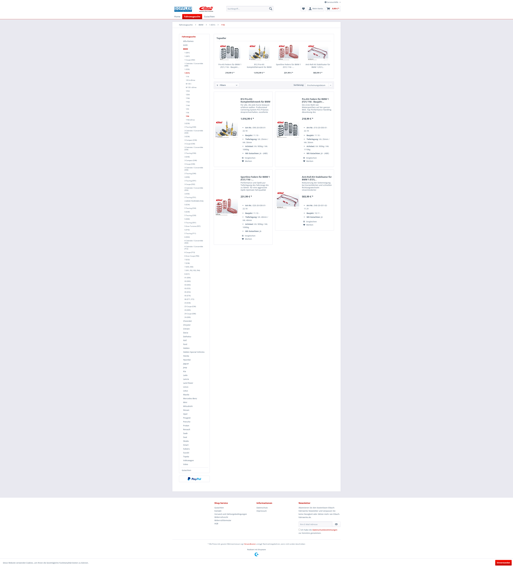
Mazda (186, 394)
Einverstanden (503, 562)
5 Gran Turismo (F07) (192, 226)
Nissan (186, 410)
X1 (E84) (187, 277)
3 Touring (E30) (190, 127)
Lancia (186, 379)
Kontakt (217, 511)
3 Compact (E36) (190, 140)
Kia (184, 371)
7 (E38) (187, 263)
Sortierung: (299, 85)
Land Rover (188, 383)
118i (187, 112)
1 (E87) (187, 56)
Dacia (185, 332)
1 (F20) (187, 69)
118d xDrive (190, 120)
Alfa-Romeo (188, 41)
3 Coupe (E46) (189, 164)
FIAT (185, 340)
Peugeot (187, 418)
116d (188, 102)
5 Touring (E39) (190, 215)
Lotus (185, 390)
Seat (185, 437)
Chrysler (187, 325)
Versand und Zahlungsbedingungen (230, 514)
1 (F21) (187, 73)
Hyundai (187, 359)
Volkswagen (188, 460)
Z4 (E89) (187, 317)
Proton (186, 425)
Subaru (186, 449)
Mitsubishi (188, 406)
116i (187, 116)
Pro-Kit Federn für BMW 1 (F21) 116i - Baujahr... (229, 65)
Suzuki (186, 452)
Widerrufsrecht (221, 517)
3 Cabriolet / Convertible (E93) (193, 189)
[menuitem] (249, 8)
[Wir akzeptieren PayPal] (194, 479)
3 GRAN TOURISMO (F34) (193, 201)
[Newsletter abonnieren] (336, 524)
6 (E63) (187, 237)
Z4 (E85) (187, 310)
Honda (186, 356)
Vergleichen (249, 158)
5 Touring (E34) (190, 208)
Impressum (261, 511)
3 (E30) (187, 123)
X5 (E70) (187, 296)
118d (188, 98)
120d (188, 94)
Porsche (186, 421)
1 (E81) (187, 53)
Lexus (185, 387)
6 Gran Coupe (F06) (191, 256)
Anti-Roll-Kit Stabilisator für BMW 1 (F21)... (318, 65)
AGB (216, 523)
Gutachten (186, 470)
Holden (186, 348)
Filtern (222, 85)
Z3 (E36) (187, 303)
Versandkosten (250, 544)
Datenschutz (262, 507)
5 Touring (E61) (190, 222)
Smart (186, 445)
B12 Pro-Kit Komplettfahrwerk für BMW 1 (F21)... (259, 65)
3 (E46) (187, 157)
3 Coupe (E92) (189, 184)
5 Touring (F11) (190, 233)
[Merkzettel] (303, 8)
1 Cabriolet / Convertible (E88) (193, 64)
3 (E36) (187, 136)
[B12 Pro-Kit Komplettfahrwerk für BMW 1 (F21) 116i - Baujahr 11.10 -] (259, 52)
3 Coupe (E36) (189, 144)
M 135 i (188, 84)
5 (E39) (187, 212)
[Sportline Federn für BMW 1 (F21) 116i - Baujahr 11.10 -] (288, 52)
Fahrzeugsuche (189, 36)
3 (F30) (187, 194)
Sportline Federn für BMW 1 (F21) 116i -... (288, 65)
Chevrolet (187, 321)
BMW (185, 49)
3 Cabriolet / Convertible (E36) (193, 148)
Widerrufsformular (222, 520)
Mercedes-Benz (190, 398)
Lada (185, 375)
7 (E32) (187, 259)
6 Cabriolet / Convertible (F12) (193, 247)
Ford (185, 344)
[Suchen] (270, 8)
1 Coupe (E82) (189, 60)
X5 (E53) (187, 292)
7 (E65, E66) (188, 267)
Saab (185, 433)
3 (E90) (187, 177)
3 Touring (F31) (190, 197)
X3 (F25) (187, 288)
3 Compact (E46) (190, 160)
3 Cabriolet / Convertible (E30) (193, 132)
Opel (185, 414)
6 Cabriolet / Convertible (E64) (193, 242)
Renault (186, 429)
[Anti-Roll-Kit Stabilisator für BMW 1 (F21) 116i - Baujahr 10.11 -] (318, 52)
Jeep (185, 367)
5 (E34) (187, 204)
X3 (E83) (187, 281)
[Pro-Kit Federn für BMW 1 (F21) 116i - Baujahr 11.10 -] (230, 52)
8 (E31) (187, 274)
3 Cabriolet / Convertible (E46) (193, 168)
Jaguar (186, 363)
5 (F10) (187, 230)
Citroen (186, 328)
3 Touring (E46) (190, 173)
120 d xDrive (190, 80)
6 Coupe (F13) (189, 252)
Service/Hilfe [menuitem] (333, 2)
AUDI (185, 45)
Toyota (186, 456)
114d (188, 105)
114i (187, 76)
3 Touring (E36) (190, 153)
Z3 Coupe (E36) (190, 306)
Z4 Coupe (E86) (190, 314)
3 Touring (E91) (190, 181)
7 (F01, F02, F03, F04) (192, 270)
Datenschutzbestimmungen (324, 530)
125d (188, 91)
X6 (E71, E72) (189, 299)
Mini (185, 402)
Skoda (186, 441)
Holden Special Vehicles (194, 352)
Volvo (185, 464)
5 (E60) (187, 219)
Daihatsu (187, 336)
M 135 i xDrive (191, 87)
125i (187, 109)
